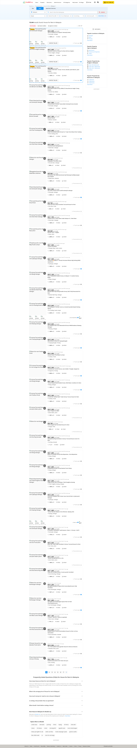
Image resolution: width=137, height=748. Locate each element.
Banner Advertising (51, 746)
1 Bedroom (91, 79)
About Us (26, 746)
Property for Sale (38, 6)
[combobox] (52, 16)
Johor (90, 37)
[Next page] (66, 672)
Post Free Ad (36, 746)
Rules (31, 746)
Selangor (91, 35)
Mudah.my (31, 6)
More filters (102, 16)
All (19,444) (32, 26)
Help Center (65, 746)
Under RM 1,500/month (94, 68)
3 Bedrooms (91, 82)
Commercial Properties (94, 52)
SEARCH (103, 12)
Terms (75, 746)
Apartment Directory (51, 8)
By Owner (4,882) (42, 26)
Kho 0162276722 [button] (73, 317)
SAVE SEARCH (97, 29)
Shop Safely (43, 746)
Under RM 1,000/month (94, 66)
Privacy (79, 746)
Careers (70, 746)
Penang (90, 38)
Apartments (91, 50)
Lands (90, 53)
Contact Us (59, 746)
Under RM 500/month (94, 65)
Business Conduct (86, 746)
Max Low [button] (75, 522)
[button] (78, 317)
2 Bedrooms (91, 81)
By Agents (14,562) (52, 26)
